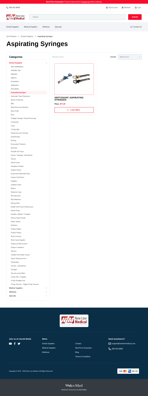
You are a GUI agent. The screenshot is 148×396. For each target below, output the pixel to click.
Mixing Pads (15, 203)
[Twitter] (19, 343)
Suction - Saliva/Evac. (18, 266)
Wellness (46, 27)
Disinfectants (15, 137)
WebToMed (83, 390)
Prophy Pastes (16, 233)
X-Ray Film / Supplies (18, 277)
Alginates (14, 74)
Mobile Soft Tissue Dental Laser (22, 207)
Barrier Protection (17, 100)
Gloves (13, 159)
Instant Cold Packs (17, 177)
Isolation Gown (16, 185)
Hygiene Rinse (16, 170)
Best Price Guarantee (83, 348)
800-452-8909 (14, 7)
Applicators (15, 85)
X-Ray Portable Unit (18, 280)
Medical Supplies (30, 27)
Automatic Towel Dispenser (20, 96)
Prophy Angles (16, 229)
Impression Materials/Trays (20, 174)
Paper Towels (15, 221)
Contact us (85, 2)
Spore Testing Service (18, 258)
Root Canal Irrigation (18, 240)
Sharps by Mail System (19, 244)
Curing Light (15, 129)
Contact (78, 343)
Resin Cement (16, 236)
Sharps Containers (17, 247)
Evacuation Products (18, 144)
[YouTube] (10, 343)
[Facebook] (14, 343)
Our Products (11, 36)
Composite (15, 122)
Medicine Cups (16, 192)
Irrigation (14, 181)
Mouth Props (15, 210)
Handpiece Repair (17, 166)
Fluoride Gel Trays (17, 151)
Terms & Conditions (82, 356)
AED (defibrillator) (17, 67)
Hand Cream (15, 162)
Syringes (14, 269)
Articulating (15, 89)
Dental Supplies (12, 27)
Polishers (14, 225)
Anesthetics (15, 81)
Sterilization (15, 262)
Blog (77, 352)
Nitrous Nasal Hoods (18, 218)
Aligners (14, 78)
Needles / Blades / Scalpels (20, 214)
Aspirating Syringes (18, 92)
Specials (58, 27)
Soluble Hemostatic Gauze (20, 255)
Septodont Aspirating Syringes (69, 98)
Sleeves (14, 251)
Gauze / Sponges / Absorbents (22, 155)
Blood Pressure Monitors (19, 107)
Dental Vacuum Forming (19, 133)
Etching (13, 140)
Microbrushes (16, 196)
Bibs (12, 103)
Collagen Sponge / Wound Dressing (23, 118)
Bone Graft (15, 111)
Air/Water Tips (16, 70)
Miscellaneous (16, 199)
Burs (12, 115)
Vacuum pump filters (18, 273)
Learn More (75, 110)
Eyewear (14, 148)
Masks (13, 188)
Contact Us (137, 27)
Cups (13, 126)
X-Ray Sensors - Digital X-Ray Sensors (25, 284)
